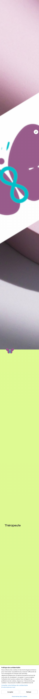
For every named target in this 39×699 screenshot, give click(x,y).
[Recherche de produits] (36, 132)
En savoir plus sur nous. (8, 687)
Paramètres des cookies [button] (19, 696)
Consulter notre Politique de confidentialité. (14, 685)
